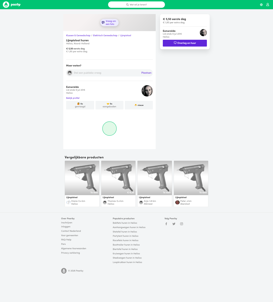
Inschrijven (66, 222)
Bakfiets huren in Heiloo (125, 222)
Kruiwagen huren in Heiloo (126, 253)
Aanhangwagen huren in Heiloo (129, 227)
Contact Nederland (71, 230)
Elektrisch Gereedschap (105, 35)
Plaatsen (146, 72)
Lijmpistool (125, 35)
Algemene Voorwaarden (73, 248)
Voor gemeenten (69, 235)
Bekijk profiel (72, 98)
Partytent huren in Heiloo (125, 235)
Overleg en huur (186, 43)
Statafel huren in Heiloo (125, 231)
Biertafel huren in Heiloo (125, 249)
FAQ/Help (66, 239)
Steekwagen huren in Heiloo (127, 257)
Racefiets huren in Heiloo (125, 240)
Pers (63, 244)
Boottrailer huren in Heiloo (126, 244)
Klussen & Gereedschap (78, 35)
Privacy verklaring (70, 252)
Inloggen (65, 226)
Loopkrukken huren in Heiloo (127, 262)
